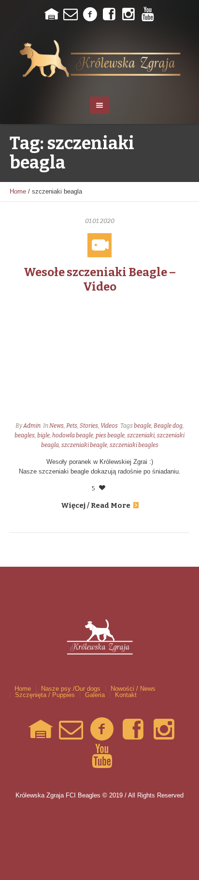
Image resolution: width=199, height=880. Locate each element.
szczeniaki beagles (134, 445)
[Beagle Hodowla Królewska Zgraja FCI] (99, 58)
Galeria (95, 695)
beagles (24, 435)
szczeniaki (141, 435)
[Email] (70, 14)
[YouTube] (148, 14)
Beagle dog (168, 425)
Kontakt (126, 695)
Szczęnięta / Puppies (45, 695)
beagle (142, 425)
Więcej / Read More (95, 505)
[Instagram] (128, 14)
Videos (109, 425)
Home (18, 191)
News (56, 425)
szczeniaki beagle (84, 445)
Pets (71, 425)
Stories (89, 425)
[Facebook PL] (90, 14)
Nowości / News (133, 688)
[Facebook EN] (109, 14)
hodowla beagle (72, 435)
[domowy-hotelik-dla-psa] (51, 14)
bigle (43, 435)
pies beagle (110, 435)
